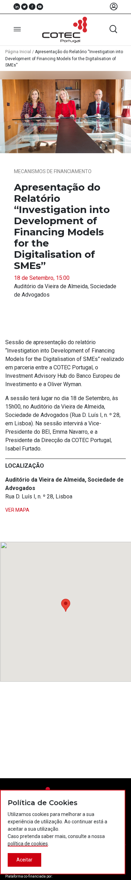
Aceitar (24, 860)
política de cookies (28, 843)
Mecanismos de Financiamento (53, 171)
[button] (65, 605)
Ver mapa (17, 510)
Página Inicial (18, 51)
